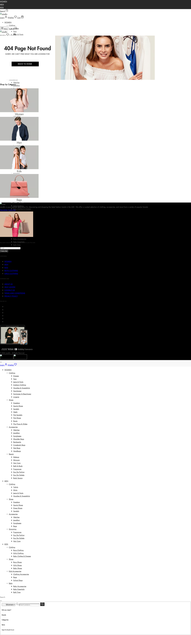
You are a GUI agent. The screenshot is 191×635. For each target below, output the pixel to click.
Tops (14, 31)
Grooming (12, 529)
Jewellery (16, 85)
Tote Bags (16, 448)
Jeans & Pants (18, 34)
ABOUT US (8, 284)
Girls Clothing (18, 553)
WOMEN (3, 1)
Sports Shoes (18, 406)
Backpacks (17, 442)
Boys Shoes (17, 562)
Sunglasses (17, 436)
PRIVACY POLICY (11, 296)
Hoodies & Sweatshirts (21, 388)
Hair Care (16, 463)
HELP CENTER (9, 287)
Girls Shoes (17, 565)
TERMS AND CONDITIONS (14, 293)
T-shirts (15, 487)
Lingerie (16, 397)
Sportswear (17, 391)
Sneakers (16, 403)
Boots (15, 421)
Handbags (17, 451)
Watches (16, 82)
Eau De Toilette (18, 475)
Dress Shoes (17, 508)
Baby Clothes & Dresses (22, 209)
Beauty (11, 454)
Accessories (13, 427)
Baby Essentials (18, 589)
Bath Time (16, 245)
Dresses (16, 376)
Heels (15, 412)
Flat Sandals (17, 415)
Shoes (11, 400)
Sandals (16, 409)
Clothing (12, 25)
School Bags (18, 580)
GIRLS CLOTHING (11, 273)
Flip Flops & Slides (20, 424)
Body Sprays (17, 478)
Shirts (15, 490)
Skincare (16, 460)
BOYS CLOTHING (11, 270)
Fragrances (17, 469)
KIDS (2, 7)
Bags (15, 526)
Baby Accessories (19, 239)
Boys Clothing (18, 202)
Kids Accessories (15, 571)
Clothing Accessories (21, 574)
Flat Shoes (17, 418)
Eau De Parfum (18, 472)
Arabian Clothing (19, 385)
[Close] (1, 600)
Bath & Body (18, 466)
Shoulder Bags (18, 439)
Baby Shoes (17, 568)
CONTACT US (9, 290)
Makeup (16, 457)
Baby (10, 583)
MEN (2, 4)
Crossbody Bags (19, 445)
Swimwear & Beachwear (22, 394)
